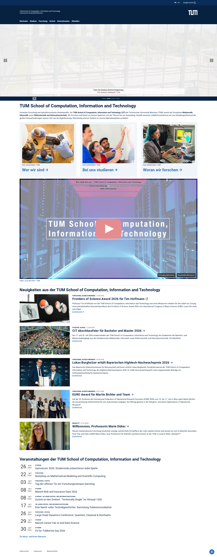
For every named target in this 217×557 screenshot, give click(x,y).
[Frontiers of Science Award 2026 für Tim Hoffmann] (45, 309)
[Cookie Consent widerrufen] (211, 551)
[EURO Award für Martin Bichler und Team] (45, 404)
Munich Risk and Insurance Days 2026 (56, 491)
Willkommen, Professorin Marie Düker (99, 426)
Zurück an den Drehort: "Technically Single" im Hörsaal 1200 (68, 499)
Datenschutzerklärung (98, 186)
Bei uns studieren (98, 170)
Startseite (24, 21)
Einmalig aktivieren (166, 275)
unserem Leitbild (150, 115)
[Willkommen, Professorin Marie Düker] (45, 436)
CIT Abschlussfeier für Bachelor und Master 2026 (107, 330)
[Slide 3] (113, 98)
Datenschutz (24, 551)
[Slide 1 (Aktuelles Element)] (104, 98)
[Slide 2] (109, 98)
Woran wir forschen (160, 170)
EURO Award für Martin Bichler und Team (101, 394)
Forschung (43, 21)
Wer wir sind (33, 170)
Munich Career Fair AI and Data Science (57, 523)
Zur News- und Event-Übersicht (33, 536)
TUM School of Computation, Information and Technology (40, 11)
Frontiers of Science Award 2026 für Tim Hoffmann (108, 299)
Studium (33, 21)
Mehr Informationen (108, 189)
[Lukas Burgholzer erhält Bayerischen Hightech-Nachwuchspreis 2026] (45, 373)
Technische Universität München (31, 13)
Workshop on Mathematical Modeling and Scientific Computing (70, 476)
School (52, 21)
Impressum (38, 551)
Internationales (63, 21)
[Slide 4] (118, 98)
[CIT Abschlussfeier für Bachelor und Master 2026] (45, 341)
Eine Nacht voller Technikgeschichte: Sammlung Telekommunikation (73, 507)
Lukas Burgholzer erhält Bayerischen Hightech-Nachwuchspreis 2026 (121, 362)
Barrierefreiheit (52, 551)
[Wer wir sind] (48, 143)
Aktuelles (75, 21)
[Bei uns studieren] (108, 143)
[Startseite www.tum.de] (192, 12)
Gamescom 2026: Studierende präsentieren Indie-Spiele (66, 468)
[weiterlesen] (77, 312)
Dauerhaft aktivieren (186, 275)
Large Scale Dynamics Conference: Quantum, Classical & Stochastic (73, 515)
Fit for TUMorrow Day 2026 (50, 530)
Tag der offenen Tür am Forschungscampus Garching (65, 484)
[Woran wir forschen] (169, 143)
